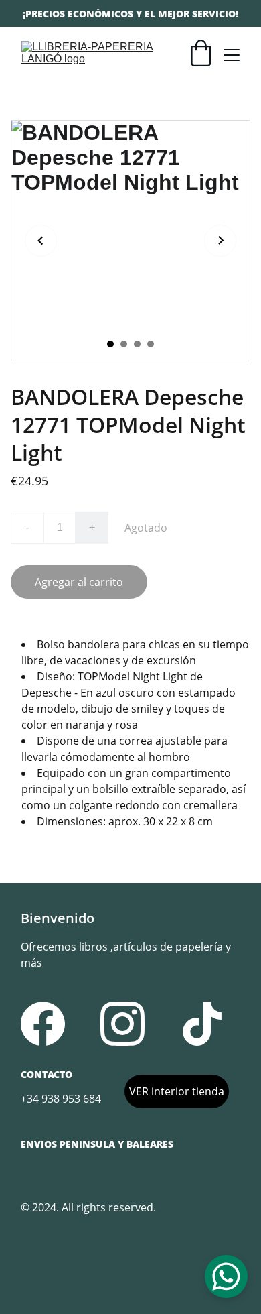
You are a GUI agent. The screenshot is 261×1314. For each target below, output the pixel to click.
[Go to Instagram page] (122, 1024)
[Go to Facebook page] (43, 1024)
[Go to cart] (201, 54)
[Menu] (232, 55)
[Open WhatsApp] (226, 1276)
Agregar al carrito (79, 582)
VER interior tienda (176, 1091)
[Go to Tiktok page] (202, 1024)
